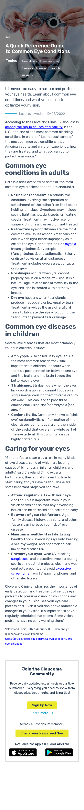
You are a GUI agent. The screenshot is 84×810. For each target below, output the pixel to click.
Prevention (27, 68)
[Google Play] (59, 752)
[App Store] (23, 752)
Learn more (41, 713)
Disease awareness (49, 61)
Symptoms (40, 68)
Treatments (54, 68)
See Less (26, 75)
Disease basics (29, 61)
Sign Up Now (42, 705)
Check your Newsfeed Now (42, 733)
